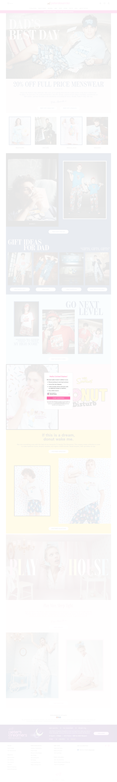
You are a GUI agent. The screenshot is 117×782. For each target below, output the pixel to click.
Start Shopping (58, 398)
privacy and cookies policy (60, 402)
